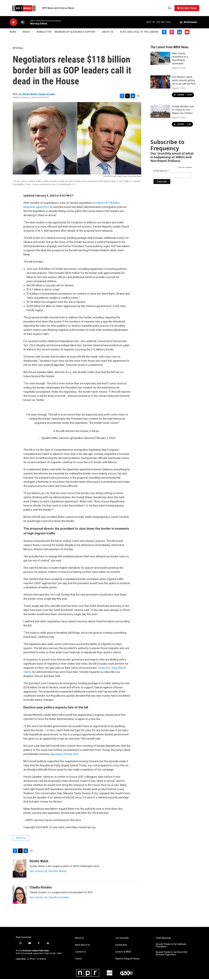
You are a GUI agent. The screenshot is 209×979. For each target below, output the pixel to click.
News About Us (82, 945)
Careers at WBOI (123, 952)
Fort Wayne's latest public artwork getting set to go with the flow (184, 80)
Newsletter (44, 32)
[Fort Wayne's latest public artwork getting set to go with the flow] (160, 82)
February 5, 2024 (105, 438)
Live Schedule (122, 938)
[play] (13, 22)
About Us (107, 32)
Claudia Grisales (46, 94)
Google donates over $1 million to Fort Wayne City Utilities (183, 110)
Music (26, 32)
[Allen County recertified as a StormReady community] (160, 58)
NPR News (18, 47)
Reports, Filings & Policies (127, 959)
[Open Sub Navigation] (18, 32)
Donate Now (188, 8)
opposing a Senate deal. (64, 754)
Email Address (161, 170)
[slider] (27, 22)
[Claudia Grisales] (19, 894)
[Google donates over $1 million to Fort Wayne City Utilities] (160, 111)
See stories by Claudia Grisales (49, 897)
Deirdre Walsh (29, 94)
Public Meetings (163, 938)
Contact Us (80, 952)
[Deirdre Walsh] (19, 868)
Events (78, 959)
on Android (41, 959)
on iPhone (31, 959)
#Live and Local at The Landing (139, 32)
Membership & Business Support (75, 32)
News (13, 32)
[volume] (22, 22)
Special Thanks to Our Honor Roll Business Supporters (171, 953)
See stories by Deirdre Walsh (48, 871)
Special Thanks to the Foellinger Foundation (171, 945)
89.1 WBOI (57, 953)
